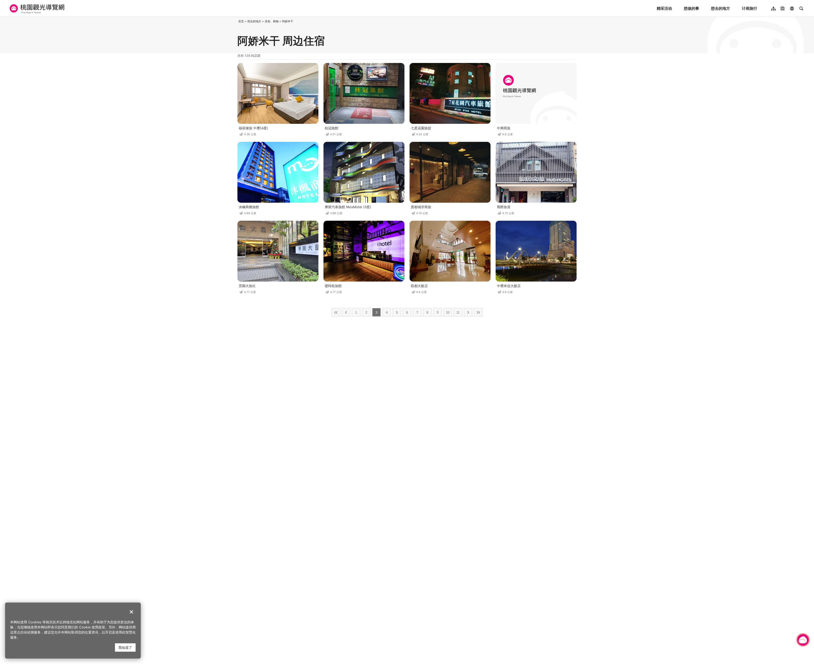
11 (458, 312)
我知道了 (125, 647)
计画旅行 (749, 8)
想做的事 (691, 8)
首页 (241, 21)
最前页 (336, 312)
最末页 (478, 312)
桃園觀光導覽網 (36, 8)
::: (236, 21)
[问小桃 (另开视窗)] (803, 640)
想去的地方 (720, 8)
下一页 (468, 312)
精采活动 (664, 8)
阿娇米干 (287, 21)
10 (447, 312)
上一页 (346, 312)
